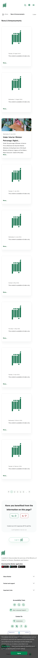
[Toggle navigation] (33, 5)
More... (5, 63)
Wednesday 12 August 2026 (15, 99)
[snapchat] (26, 626)
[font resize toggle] (19, 605)
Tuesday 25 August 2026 (14, 53)
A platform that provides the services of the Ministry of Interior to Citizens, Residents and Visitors (19, 559)
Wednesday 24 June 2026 (14, 237)
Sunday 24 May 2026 (13, 283)
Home (6, 14)
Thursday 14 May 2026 (14, 329)
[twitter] (17, 626)
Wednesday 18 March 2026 (15, 420)
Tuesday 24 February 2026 (15, 466)
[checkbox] (14, 516)
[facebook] (21, 626)
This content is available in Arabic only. (19, 56)
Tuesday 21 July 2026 (13, 191)
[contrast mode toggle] (14, 605)
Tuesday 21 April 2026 (14, 374)
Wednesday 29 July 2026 (9, 134)
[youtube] (12, 626)
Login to (16, 539)
